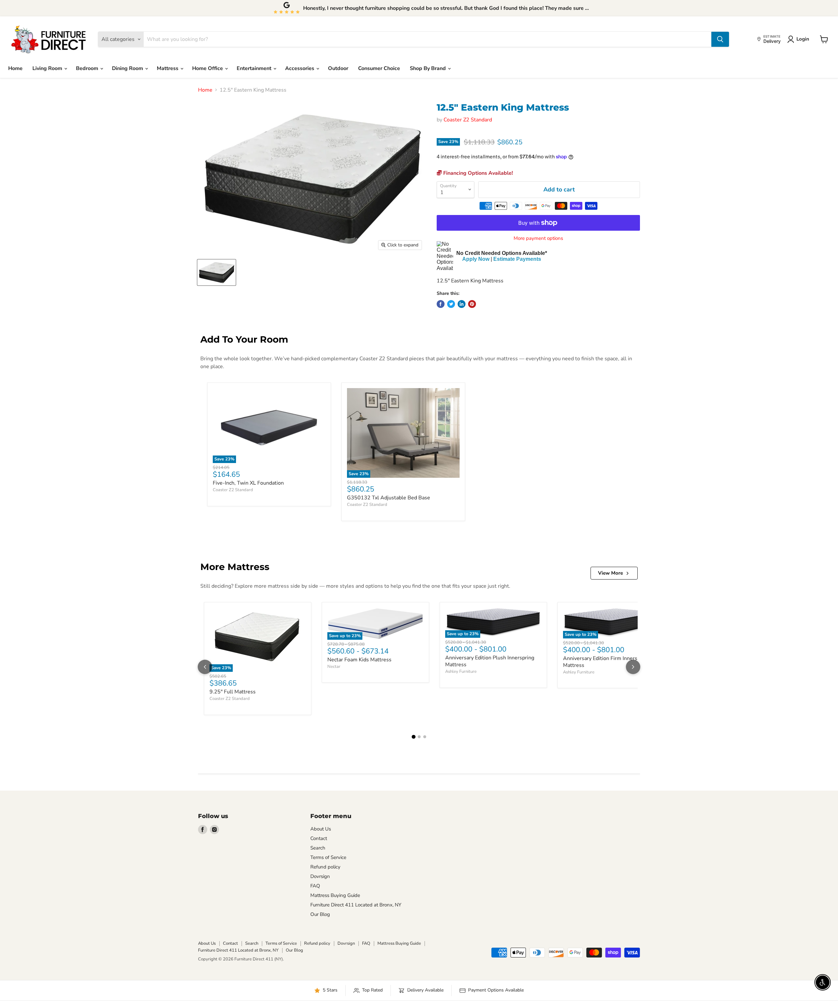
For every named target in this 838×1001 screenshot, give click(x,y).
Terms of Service (328, 857)
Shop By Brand (428, 68)
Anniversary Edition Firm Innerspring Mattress (606, 662)
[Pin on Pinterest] (472, 304)
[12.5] (216, 272)
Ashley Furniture (461, 671)
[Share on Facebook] (441, 304)
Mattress (168, 68)
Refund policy (325, 867)
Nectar (333, 667)
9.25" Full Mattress (233, 691)
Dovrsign (320, 876)
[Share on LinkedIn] (461, 304)
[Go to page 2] (419, 736)
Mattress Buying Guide (335, 895)
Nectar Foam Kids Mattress (359, 659)
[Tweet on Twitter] (451, 304)
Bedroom (88, 68)
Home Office (208, 68)
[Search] (720, 39)
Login (802, 39)
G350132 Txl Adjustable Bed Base (388, 497)
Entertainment (255, 68)
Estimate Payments (517, 259)
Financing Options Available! (477, 173)
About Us (320, 829)
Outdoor (338, 68)
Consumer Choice (379, 68)
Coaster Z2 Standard (468, 119)
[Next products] (633, 667)
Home (15, 68)
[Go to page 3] (424, 736)
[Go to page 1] (413, 737)
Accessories (300, 68)
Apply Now (475, 259)
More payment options (538, 238)
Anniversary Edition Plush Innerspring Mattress (489, 661)
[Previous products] (205, 667)
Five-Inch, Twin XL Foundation (248, 483)
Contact (318, 838)
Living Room (48, 68)
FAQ (315, 886)
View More (610, 573)
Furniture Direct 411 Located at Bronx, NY (355, 905)
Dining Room (128, 68)
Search (317, 848)
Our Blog (320, 914)
